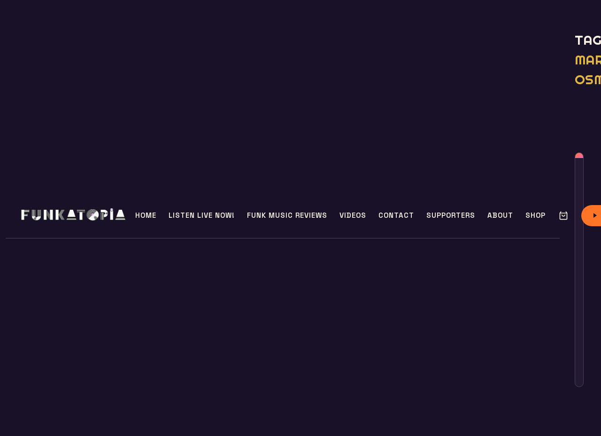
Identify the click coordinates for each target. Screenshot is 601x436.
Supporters (450, 215)
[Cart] (563, 215)
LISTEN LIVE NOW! (202, 215)
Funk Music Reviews (287, 215)
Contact (396, 215)
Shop (535, 215)
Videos (352, 215)
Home (145, 215)
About (500, 215)
